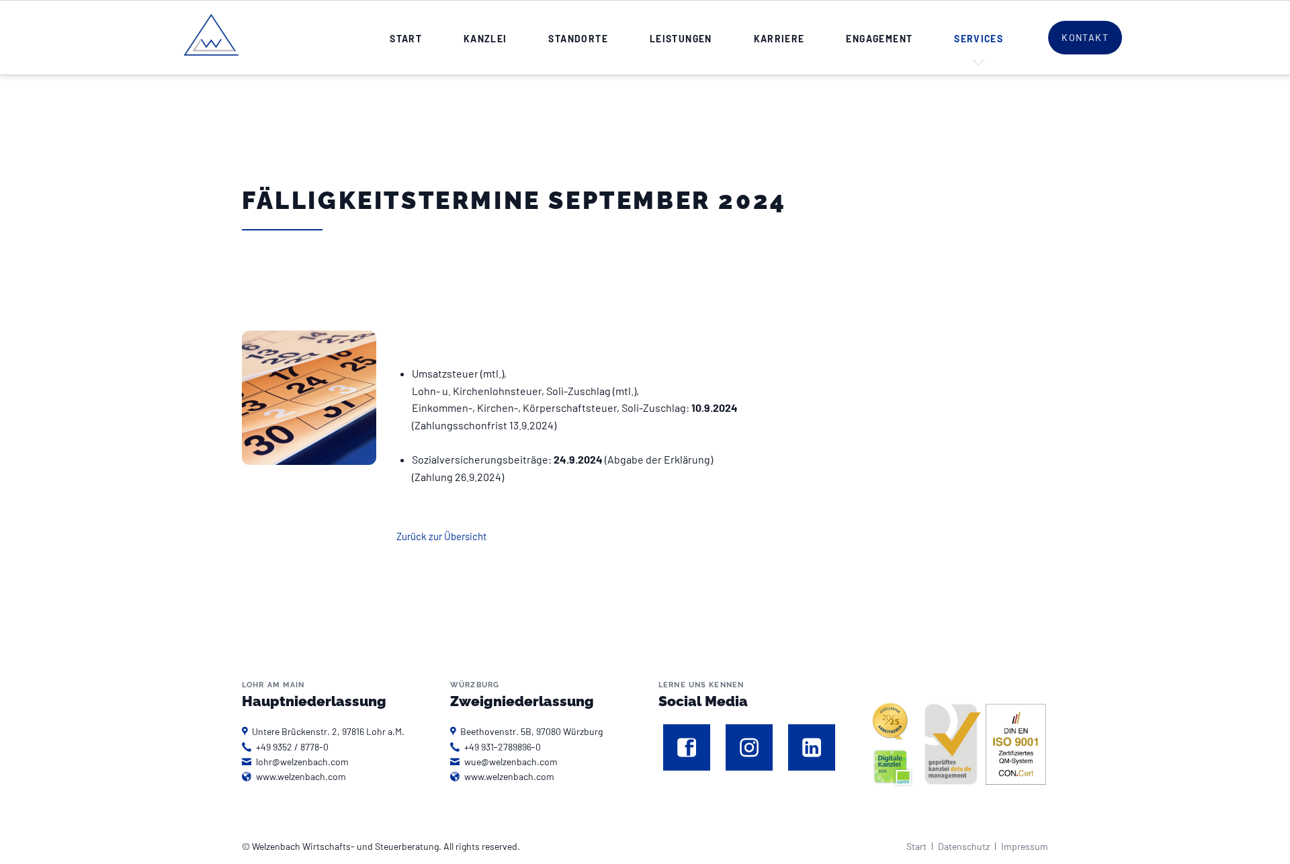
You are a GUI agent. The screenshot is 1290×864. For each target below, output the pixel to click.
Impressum (1024, 846)
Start (916, 846)
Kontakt (1085, 37)
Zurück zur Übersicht (441, 536)
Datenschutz (964, 846)
